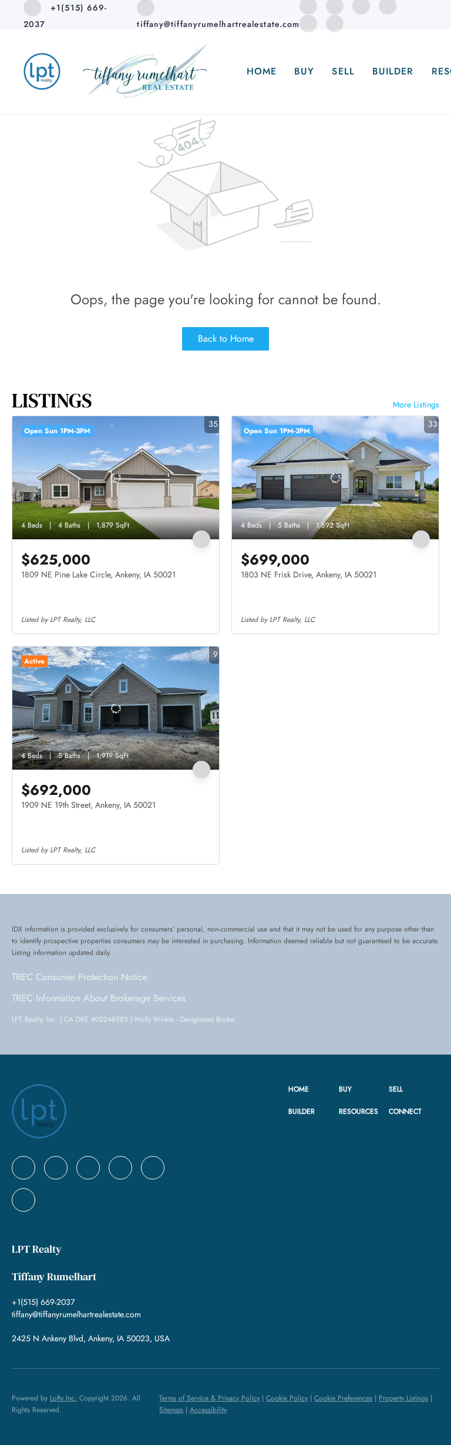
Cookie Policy (287, 1398)
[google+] (335, 22)
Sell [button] (343, 71)
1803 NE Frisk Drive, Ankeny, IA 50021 (308, 574)
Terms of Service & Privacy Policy (209, 1398)
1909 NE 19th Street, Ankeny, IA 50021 (88, 805)
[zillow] (120, 1167)
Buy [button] (304, 71)
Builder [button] (393, 71)
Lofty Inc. (63, 1398)
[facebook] (23, 1167)
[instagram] (308, 22)
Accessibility (208, 1410)
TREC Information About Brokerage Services (99, 998)
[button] (313, 1089)
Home (262, 71)
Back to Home (226, 338)
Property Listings (403, 1398)
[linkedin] (56, 1167)
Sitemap (171, 1410)
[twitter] (88, 1167)
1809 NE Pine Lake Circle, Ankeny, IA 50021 (98, 574)
